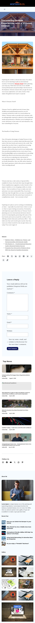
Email (9, 322)
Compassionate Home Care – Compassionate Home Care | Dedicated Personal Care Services (16, 444)
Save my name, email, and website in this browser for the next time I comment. (18, 341)
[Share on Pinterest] (23, 256)
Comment (11, 293)
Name (9, 314)
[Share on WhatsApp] (19, 256)
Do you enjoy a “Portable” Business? (18, 543)
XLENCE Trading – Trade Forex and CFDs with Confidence (16, 427)
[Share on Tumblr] (31, 256)
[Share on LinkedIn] (15, 256)
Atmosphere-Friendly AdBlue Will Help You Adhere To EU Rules (20, 532)
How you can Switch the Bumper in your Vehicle (19, 522)
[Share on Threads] (3, 260)
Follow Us (17, 606)
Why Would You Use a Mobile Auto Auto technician (19, 527)
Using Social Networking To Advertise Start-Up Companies (20, 538)
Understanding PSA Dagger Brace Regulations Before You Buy (16, 375)
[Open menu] (5, 9)
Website (9, 331)
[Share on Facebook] (8, 256)
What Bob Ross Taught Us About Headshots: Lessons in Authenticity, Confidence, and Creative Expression (16, 393)
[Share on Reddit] (27, 256)
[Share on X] (11, 256)
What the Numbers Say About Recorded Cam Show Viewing (15, 411)
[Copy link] (7, 260)
